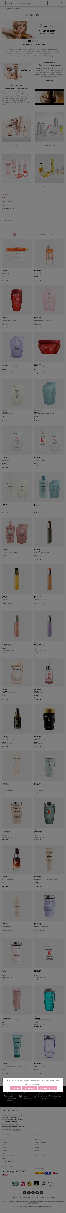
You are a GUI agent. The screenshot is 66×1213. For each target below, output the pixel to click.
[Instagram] (33, 1192)
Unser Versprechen (40, 1142)
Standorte (38, 1153)
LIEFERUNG (14, 1198)
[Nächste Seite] (29, 234)
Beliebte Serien (7, 201)
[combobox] (31, 3)
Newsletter (38, 1150)
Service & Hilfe (6, 1150)
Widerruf (4, 1142)
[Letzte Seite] (33, 234)
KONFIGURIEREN (29, 1088)
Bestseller (5, 198)
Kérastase (5, 194)
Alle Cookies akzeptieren (47, 1088)
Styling (4, 205)
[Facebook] (24, 1192)
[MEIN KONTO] (58, 3)
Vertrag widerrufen (7, 1161)
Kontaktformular (17, 1129)
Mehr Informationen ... (33, 1082)
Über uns (37, 1139)
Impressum (5, 1153)
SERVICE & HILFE (33, 1198)
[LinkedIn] (37, 1192)
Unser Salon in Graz (40, 1156)
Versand (4, 1147)
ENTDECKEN (49, 80)
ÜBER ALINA (39, 1135)
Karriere (37, 1145)
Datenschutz (5, 1145)
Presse (37, 1147)
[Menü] (3, 3)
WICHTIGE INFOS (7, 1135)
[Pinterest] (29, 1192)
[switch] (50, 1186)
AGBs (3, 1139)
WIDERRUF (23, 1198)
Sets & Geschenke (8, 208)
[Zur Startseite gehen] (9, 3)
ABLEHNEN (15, 1088)
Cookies (4, 1158)
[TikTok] (41, 1192)
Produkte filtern (7, 221)
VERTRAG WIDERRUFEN (47, 1198)
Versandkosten (33, 1201)
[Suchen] (46, 3)
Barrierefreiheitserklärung (9, 1156)
